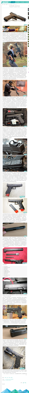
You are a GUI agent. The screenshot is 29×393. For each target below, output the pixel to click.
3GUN (5, 377)
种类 (4, 4)
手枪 (9, 377)
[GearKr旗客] (6, 2)
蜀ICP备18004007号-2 (24, 391)
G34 (7, 377)
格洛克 (11, 377)
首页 (3, 4)
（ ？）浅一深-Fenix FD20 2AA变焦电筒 (8, 379)
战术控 (6, 4)
